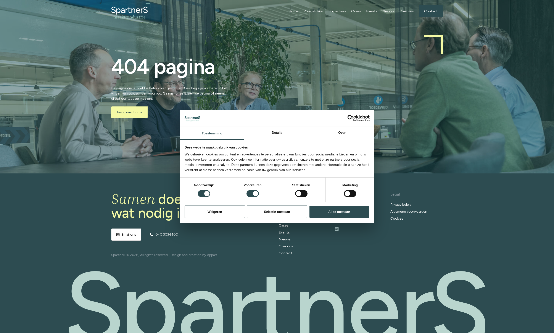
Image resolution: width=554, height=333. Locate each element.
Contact (431, 11)
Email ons (128, 234)
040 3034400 (166, 234)
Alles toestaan (339, 212)
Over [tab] (342, 132)
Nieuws (388, 11)
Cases (356, 11)
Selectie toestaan (277, 212)
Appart (212, 255)
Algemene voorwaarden (408, 211)
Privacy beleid (400, 204)
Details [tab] (277, 132)
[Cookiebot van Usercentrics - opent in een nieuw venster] (351, 118)
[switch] (252, 193)
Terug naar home (129, 112)
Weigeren (215, 212)
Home (293, 11)
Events (371, 11)
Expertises (338, 11)
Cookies (396, 218)
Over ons (406, 11)
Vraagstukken (313, 11)
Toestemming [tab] (212, 133)
